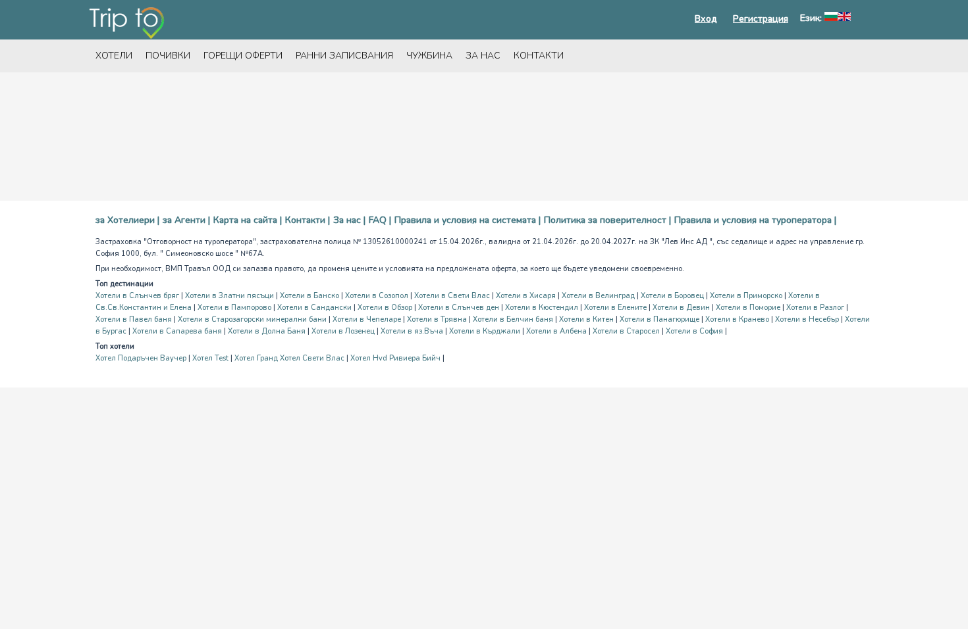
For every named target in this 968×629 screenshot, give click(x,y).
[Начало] (127, 23)
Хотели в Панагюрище (659, 319)
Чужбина (429, 55)
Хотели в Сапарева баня (177, 331)
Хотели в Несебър (807, 319)
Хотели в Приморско (746, 296)
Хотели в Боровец (672, 296)
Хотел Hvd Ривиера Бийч (395, 358)
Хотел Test (210, 358)
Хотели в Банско (309, 296)
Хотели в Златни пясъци (229, 296)
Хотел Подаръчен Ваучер (140, 358)
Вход (706, 19)
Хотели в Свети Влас (452, 296)
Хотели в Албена (556, 331)
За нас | (349, 220)
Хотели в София (694, 331)
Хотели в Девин (681, 308)
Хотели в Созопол (376, 296)
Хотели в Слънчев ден (458, 308)
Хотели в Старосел (626, 331)
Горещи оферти (242, 55)
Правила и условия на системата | (467, 220)
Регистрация (760, 19)
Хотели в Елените (615, 308)
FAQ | (380, 220)
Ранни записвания (344, 55)
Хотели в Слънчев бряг (137, 296)
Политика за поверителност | (607, 220)
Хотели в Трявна (437, 319)
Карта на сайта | (247, 220)
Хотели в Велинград (598, 296)
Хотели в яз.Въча (412, 331)
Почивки (168, 55)
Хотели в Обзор (385, 308)
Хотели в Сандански (314, 308)
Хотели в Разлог (815, 308)
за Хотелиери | (127, 220)
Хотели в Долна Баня (267, 331)
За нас (483, 55)
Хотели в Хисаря (526, 296)
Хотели (113, 55)
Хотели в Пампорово (234, 308)
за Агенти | (186, 220)
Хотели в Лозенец (343, 331)
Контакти (539, 55)
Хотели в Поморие (748, 308)
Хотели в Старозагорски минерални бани (252, 319)
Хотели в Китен (586, 319)
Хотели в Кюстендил (541, 308)
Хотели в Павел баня (133, 319)
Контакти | (307, 220)
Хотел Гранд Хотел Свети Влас (289, 358)
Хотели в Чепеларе (367, 319)
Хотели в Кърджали (484, 331)
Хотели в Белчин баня (513, 319)
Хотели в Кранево (737, 319)
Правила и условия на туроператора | (755, 220)
